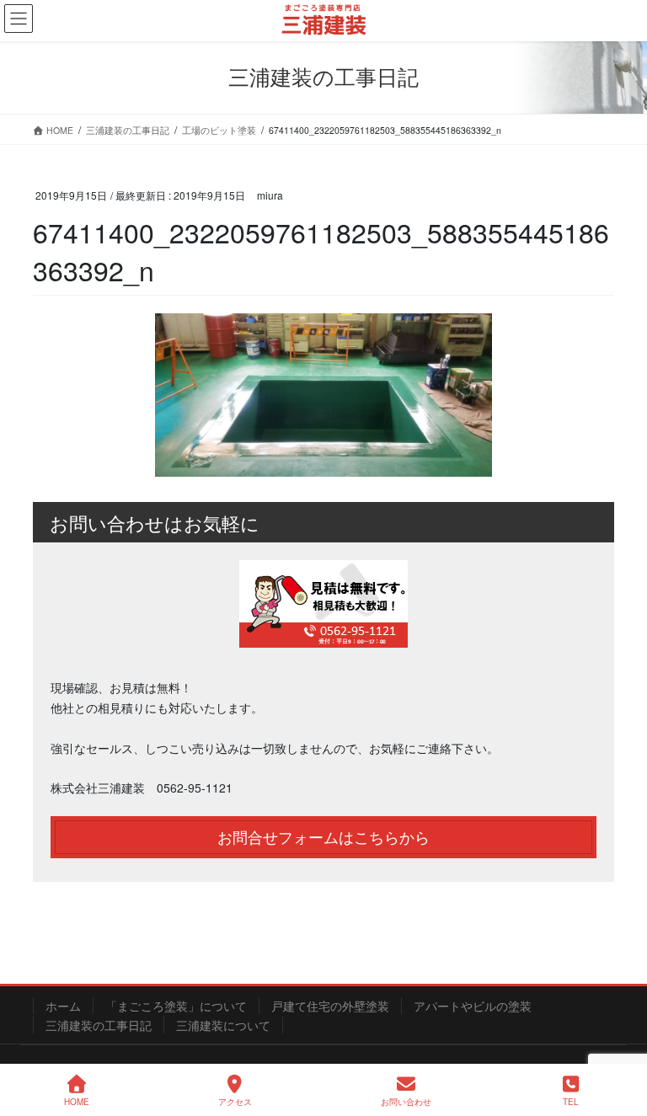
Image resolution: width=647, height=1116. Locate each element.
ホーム (63, 1005)
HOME (76, 1102)
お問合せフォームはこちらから (323, 836)
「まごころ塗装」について (176, 1005)
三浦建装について (223, 1025)
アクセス (235, 1102)
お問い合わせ (406, 1102)
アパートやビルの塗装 (473, 1005)
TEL (571, 1102)
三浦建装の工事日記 (98, 1025)
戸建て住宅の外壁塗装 (330, 1005)
